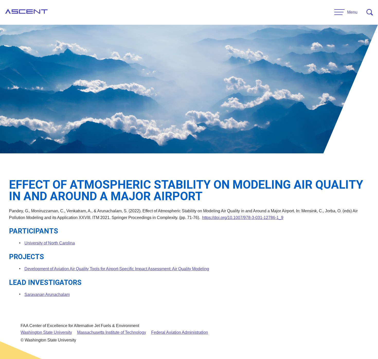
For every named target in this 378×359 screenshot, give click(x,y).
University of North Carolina (49, 243)
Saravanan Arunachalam (47, 294)
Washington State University (46, 332)
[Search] (369, 12)
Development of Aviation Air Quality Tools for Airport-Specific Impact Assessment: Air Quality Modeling (116, 269)
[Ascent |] (26, 12)
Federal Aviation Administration (179, 332)
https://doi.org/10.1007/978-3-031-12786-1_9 (242, 217)
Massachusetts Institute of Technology (111, 332)
